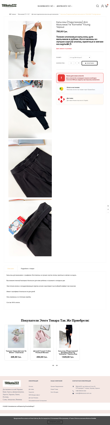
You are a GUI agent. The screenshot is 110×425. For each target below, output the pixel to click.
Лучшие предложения (57, 386)
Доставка (31, 389)
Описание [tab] (10, 269)
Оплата (31, 386)
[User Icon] (102, 6)
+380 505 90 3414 (81, 391)
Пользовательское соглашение (38, 400)
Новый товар (54, 389)
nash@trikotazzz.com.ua (83, 393)
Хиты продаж (54, 392)
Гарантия (31, 392)
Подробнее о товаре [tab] (27, 269)
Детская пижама (33, 398)
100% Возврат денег (34, 395)
